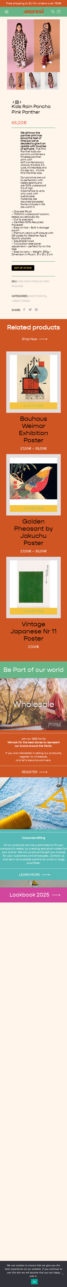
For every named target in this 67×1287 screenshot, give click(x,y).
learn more (29, 875)
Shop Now (29, 339)
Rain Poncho (37, 296)
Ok (34, 1281)
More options (33, 405)
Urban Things (21, 301)
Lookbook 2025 (29, 894)
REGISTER (29, 772)
